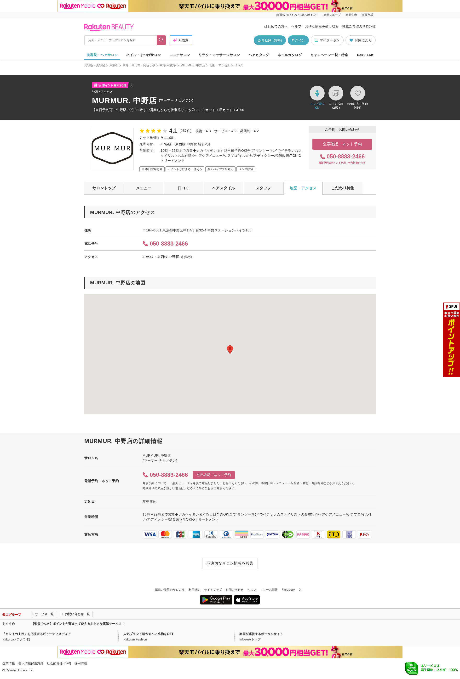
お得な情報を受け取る (322, 26)
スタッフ (263, 188)
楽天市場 (367, 15)
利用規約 (194, 589)
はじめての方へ (276, 26)
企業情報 (8, 663)
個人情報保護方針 (30, 663)
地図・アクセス (219, 65)
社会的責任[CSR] (59, 663)
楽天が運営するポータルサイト (261, 634)
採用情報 (81, 663)
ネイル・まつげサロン (143, 55)
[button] (230, 349)
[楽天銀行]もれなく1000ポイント (297, 15)
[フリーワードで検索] (161, 40)
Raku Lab (365, 55)
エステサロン (179, 55)
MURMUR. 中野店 (193, 65)
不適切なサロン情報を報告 (230, 563)
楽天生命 (351, 15)
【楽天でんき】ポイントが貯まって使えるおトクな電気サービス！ (78, 623)
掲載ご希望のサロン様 (359, 26)
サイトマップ (213, 589)
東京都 (113, 65)
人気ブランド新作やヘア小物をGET (148, 634)
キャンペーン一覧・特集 (329, 55)
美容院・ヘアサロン (102, 55)
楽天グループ (332, 15)
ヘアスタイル (223, 188)
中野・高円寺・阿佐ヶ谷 (139, 65)
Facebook (288, 589)
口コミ (183, 188)
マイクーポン (330, 40)
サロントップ (103, 188)
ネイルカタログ (290, 55)
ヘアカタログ (258, 55)
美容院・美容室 (94, 65)
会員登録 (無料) (270, 40)
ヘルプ (296, 26)
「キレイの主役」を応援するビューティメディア (36, 634)
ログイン (298, 40)
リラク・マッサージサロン (219, 55)
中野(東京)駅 (168, 65)
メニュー (143, 188)
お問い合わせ (234, 589)
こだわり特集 (342, 188)
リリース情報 (269, 589)
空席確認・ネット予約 (342, 144)
